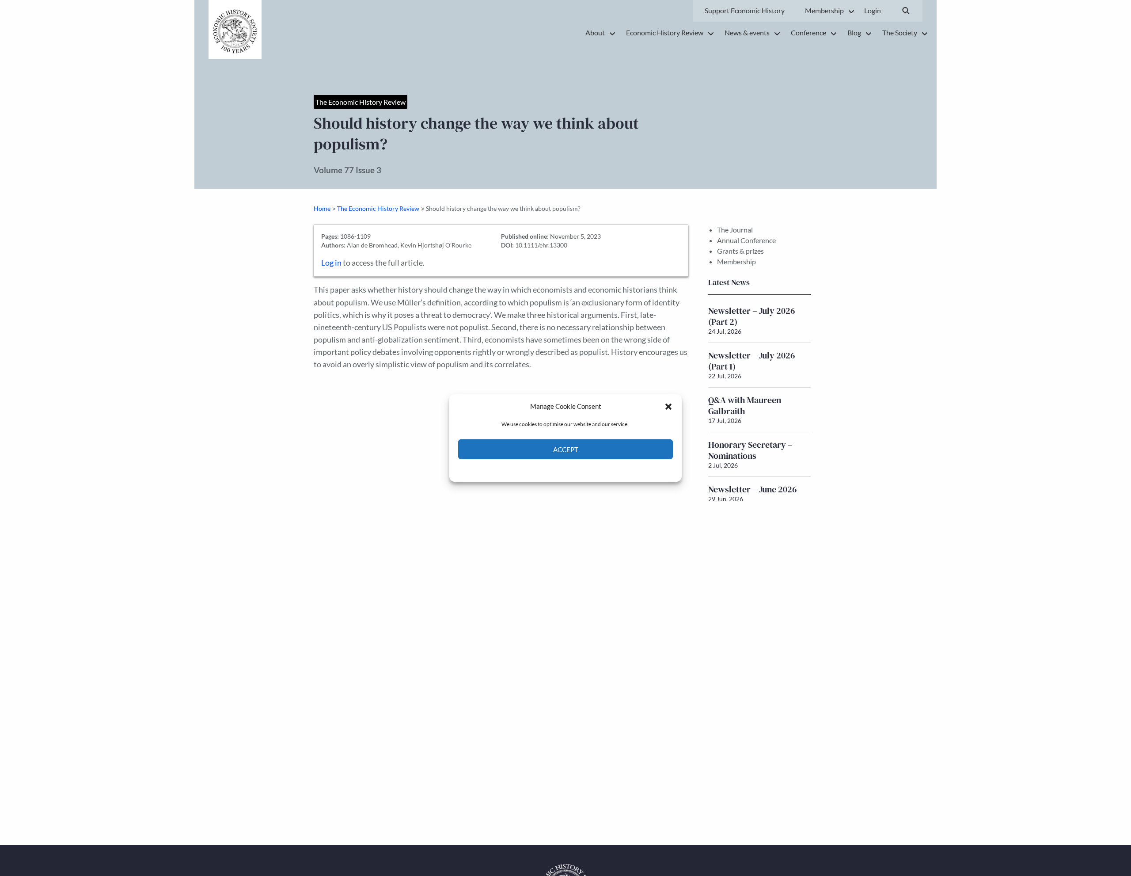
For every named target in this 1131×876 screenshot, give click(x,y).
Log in (331, 262)
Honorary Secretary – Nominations (750, 450)
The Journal (735, 229)
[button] (668, 406)
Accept (565, 449)
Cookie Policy (545, 469)
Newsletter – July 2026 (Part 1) (751, 361)
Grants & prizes (740, 251)
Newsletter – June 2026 (752, 489)
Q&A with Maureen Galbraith (744, 405)
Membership (736, 261)
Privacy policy (581, 469)
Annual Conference (746, 240)
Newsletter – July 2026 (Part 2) (751, 316)
